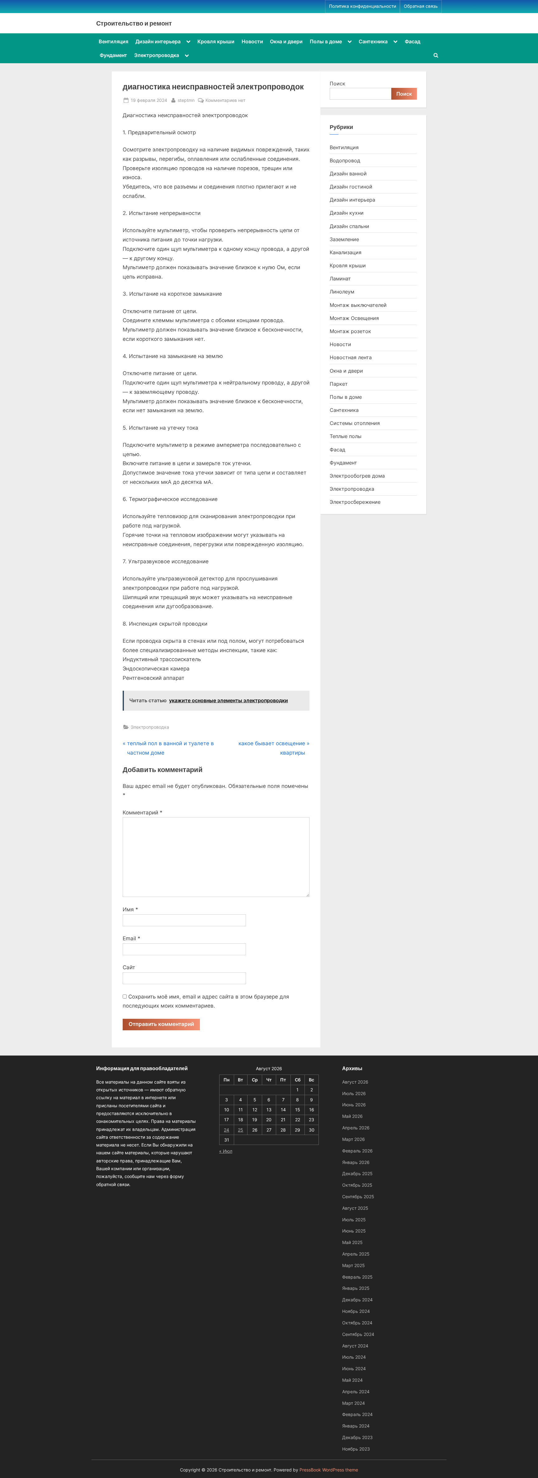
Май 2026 (352, 1116)
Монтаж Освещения (354, 318)
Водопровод (345, 160)
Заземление (344, 239)
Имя (130, 909)
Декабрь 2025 (357, 1173)
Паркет (339, 384)
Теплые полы (345, 436)
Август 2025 (355, 1208)
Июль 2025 (354, 1219)
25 (240, 1129)
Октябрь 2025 (357, 1185)
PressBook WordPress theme (329, 1469)
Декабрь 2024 (357, 1299)
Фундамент (113, 55)
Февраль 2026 (357, 1150)
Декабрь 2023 (357, 1437)
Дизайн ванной (348, 173)
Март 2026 (353, 1139)
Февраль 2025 (357, 1277)
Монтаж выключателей (358, 305)
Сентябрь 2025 (358, 1196)
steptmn (186, 100)
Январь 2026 (356, 1162)
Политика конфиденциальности (362, 6)
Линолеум (342, 291)
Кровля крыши (215, 41)
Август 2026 (355, 1082)
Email (131, 938)
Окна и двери (286, 41)
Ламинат (340, 278)
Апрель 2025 (356, 1253)
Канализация (345, 252)
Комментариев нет (225, 100)
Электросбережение (355, 502)
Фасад (412, 41)
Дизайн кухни (347, 213)
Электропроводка (156, 55)
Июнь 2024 (354, 1368)
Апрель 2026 (356, 1127)
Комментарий (143, 812)
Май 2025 (352, 1242)
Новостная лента (351, 357)
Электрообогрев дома (357, 476)
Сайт (129, 967)
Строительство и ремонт (134, 23)
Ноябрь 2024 (356, 1311)
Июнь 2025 (354, 1230)
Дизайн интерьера (158, 41)
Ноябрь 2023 (356, 1449)
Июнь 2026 (354, 1104)
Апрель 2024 (356, 1391)
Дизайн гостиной (351, 187)
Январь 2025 (356, 1288)
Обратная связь (421, 6)
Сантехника (373, 41)
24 (226, 1129)
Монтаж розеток (350, 331)
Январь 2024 (356, 1425)
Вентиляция (113, 41)
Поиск (337, 83)
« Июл (225, 1151)
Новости (252, 41)
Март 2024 (353, 1403)
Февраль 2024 (357, 1414)
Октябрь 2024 (357, 1322)
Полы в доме (326, 41)
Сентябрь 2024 (358, 1334)
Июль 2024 (354, 1357)
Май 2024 (352, 1380)
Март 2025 (353, 1265)
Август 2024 (355, 1345)
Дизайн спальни (349, 226)
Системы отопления (355, 423)
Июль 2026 (354, 1093)
